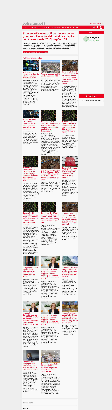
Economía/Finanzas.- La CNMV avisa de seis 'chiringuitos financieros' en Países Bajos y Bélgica (70, 172)
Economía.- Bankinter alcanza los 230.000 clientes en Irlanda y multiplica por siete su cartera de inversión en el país (50, 320)
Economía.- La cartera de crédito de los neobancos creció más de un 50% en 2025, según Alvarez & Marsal (69, 127)
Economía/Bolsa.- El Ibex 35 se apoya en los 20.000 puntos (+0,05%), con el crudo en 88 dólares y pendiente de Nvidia (70, 77)
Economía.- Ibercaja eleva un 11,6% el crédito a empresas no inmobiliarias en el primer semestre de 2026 (70, 272)
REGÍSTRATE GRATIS (96, 23)
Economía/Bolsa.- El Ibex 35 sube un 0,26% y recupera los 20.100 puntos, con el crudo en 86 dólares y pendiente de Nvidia (69, 219)
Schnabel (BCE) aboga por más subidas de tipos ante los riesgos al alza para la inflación (31, 365)
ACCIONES (32, 27)
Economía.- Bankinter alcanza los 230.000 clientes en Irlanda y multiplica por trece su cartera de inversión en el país (50, 274)
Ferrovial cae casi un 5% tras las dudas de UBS (50, 75)
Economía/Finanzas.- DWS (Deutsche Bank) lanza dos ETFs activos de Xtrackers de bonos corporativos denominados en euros (31, 174)
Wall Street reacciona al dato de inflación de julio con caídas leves (31, 75)
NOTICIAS (65, 27)
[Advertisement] (62, 11)
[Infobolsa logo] (34, 24)
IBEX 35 (39, 27)
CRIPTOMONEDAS (55, 27)
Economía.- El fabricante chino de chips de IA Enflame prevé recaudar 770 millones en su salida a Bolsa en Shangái (31, 218)
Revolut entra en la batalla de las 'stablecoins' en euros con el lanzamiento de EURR (30, 272)
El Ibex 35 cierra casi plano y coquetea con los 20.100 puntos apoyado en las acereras (29, 124)
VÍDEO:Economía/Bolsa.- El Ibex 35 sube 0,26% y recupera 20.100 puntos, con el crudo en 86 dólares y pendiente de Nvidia (50, 174)
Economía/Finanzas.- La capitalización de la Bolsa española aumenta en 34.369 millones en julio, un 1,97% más (70, 317)
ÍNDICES (25, 27)
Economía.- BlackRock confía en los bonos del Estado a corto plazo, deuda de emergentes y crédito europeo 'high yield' (50, 217)
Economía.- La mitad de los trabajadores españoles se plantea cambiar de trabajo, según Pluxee (50, 367)
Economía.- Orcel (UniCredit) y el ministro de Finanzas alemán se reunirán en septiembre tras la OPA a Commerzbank (50, 126)
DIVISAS (46, 27)
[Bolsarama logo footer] (28, 402)
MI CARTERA (74, 27)
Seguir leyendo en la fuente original (36, 52)
